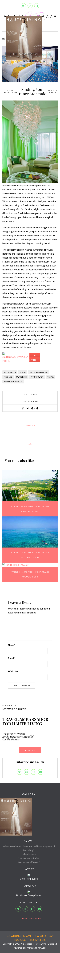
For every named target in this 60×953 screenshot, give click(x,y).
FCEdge (42, 948)
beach (23, 372)
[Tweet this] (27, 408)
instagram (30, 750)
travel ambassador (13, 381)
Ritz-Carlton (37, 377)
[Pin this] (37, 408)
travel (50, 377)
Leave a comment (30, 401)
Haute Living (34, 357)
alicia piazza (10, 372)
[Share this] (23, 408)
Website (13, 671)
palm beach (21, 377)
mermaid (8, 377)
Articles (15, 507)
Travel (45, 507)
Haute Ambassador (31, 507)
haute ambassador (39, 372)
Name (11, 645)
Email (11, 658)
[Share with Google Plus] (32, 408)
